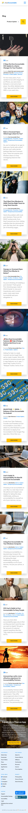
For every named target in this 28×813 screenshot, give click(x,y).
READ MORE (14, 96)
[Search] (23, 21)
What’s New (4, 755)
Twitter (4, 779)
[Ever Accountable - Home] (9, 3)
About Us (17, 755)
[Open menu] (25, 2)
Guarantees (4, 764)
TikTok (3, 786)
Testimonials (18, 762)
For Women (15, 278)
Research (17, 764)
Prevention (6, 74)
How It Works (4, 759)
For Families (18, 613)
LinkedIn (4, 784)
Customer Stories (18, 73)
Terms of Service (19, 779)
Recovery (20, 74)
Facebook (4, 777)
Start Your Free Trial (14, 743)
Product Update (13, 74)
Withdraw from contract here (7, 804)
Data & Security (19, 781)
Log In (2, 769)
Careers (17, 767)
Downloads (3, 757)
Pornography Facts (7, 138)
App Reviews (4, 767)
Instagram (4, 781)
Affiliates (17, 759)
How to (17, 483)
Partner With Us (19, 757)
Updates (5, 142)
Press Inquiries (18, 769)
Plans (2, 762)
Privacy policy (18, 777)
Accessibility (4, 798)
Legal (2, 801)
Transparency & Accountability (15, 140)
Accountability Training (6, 796)
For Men (10, 278)
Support (3, 794)
